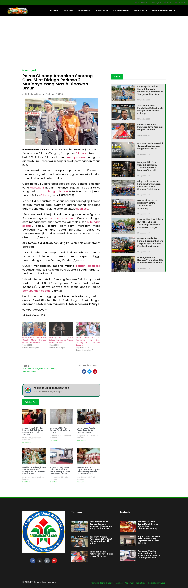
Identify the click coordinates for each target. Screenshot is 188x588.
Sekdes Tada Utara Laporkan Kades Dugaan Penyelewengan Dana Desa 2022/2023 (88, 470)
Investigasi (29, 70)
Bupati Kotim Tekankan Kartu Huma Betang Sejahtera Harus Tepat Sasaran (149, 539)
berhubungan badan (36, 291)
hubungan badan (56, 191)
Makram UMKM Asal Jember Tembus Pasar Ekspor (60, 430)
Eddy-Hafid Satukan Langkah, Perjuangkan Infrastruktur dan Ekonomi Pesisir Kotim (149, 185)
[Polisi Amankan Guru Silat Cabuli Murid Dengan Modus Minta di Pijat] (34, 329)
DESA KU (54, 10)
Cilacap (81, 153)
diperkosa (81, 208)
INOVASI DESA (102, 10)
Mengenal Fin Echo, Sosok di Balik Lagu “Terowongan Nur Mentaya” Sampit (147, 166)
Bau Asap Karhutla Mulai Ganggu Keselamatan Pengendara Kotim (150, 146)
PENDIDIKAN (139, 10)
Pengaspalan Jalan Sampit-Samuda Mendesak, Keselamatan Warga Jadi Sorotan (150, 90)
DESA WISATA (84, 10)
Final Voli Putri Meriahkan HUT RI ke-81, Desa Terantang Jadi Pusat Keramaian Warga (150, 223)
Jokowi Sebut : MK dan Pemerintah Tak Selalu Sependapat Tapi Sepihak (32, 431)
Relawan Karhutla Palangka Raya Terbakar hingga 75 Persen (150, 127)
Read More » (26, 442)
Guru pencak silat (30, 368)
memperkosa (76, 157)
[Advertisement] (94, 35)
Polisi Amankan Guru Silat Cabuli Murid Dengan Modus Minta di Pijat (34, 340)
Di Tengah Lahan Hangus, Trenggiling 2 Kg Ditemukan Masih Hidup (150, 260)
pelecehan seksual (62, 218)
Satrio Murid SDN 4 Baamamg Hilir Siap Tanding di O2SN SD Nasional (88, 341)
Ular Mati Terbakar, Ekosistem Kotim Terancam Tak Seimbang (147, 204)
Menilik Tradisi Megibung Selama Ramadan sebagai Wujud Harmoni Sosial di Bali (34, 470)
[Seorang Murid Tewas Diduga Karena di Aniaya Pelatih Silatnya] (61, 329)
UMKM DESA (68, 10)
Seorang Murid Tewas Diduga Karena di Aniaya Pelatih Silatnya (61, 340)
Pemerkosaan (50, 368)
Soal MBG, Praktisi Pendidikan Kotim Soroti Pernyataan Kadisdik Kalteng (150, 109)
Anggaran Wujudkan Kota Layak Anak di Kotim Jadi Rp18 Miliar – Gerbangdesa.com (61, 470)
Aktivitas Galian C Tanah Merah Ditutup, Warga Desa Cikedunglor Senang (148, 525)
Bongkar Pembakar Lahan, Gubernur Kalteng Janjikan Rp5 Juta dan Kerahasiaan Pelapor (150, 242)
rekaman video (29, 371)
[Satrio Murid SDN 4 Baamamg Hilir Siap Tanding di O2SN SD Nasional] (88, 329)
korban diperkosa (88, 266)
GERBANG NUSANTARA (162, 10)
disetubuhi (37, 187)
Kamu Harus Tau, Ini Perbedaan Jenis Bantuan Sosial (86, 430)
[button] (84, 371)
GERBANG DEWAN (121, 10)
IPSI (41, 368)
